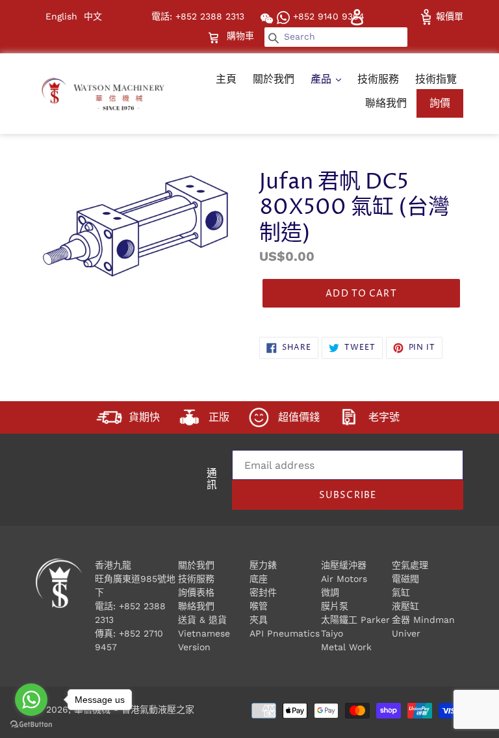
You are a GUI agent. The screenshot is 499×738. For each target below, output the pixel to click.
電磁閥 (405, 578)
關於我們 (273, 79)
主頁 (226, 79)
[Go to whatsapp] (31, 699)
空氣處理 (410, 565)
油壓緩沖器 (343, 565)
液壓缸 (405, 606)
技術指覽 (436, 79)
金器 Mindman (423, 619)
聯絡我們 (386, 103)
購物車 (241, 35)
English (61, 16)
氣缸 (401, 592)
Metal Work (346, 647)
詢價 (439, 103)
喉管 (259, 606)
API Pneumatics (285, 633)
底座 (259, 578)
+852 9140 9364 (327, 16)
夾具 (259, 619)
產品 (323, 79)
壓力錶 (263, 565)
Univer (406, 633)
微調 (330, 592)
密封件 (263, 592)
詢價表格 (196, 592)
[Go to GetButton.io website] (31, 724)
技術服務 (378, 79)
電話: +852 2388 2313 (197, 16)
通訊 (212, 480)
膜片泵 (334, 606)
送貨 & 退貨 (202, 619)
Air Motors (344, 578)
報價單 (448, 16)
